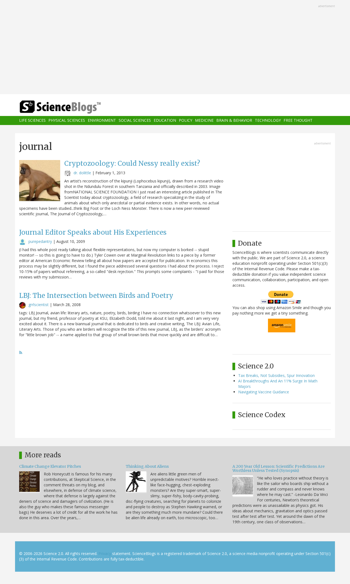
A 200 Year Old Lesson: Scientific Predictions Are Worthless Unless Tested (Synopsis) (278, 468)
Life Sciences (32, 120)
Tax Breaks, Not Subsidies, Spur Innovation (276, 375)
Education (165, 120)
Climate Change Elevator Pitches (50, 466)
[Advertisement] (175, 47)
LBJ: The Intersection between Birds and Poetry (96, 295)
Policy (185, 120)
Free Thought (298, 120)
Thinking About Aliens (147, 466)
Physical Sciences (66, 120)
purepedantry (40, 241)
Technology (268, 120)
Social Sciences (135, 120)
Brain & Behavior (234, 120)
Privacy (104, 553)
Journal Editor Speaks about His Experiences (93, 232)
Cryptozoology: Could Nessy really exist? (132, 163)
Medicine (204, 120)
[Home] (71, 107)
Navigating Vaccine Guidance (263, 391)
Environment (102, 120)
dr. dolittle (82, 172)
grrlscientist (38, 304)
